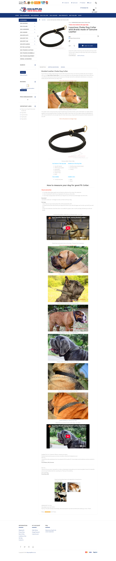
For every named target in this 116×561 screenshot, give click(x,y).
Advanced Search (23, 75)
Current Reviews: (72, 55)
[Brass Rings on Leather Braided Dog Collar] (68, 376)
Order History (35, 530)
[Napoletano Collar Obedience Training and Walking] (68, 347)
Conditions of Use (22, 536)
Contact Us (85, 7)
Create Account (35, 534)
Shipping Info (21, 530)
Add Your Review (80, 55)
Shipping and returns (53, 67)
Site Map (20, 538)
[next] (98, 36)
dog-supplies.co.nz (31, 552)
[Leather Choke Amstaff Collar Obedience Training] (68, 94)
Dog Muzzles (24, 116)
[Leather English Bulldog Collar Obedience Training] (68, 318)
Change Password (35, 532)
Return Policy (22, 534)
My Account (75, 2)
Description (43, 67)
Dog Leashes (24, 118)
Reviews (63, 67)
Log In (90, 2)
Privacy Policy (22, 532)
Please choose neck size (75, 38)
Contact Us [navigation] (66, 2)
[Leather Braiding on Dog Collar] (68, 405)
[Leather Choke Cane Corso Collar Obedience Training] (68, 259)
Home (39, 20)
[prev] (37, 36)
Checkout (83, 2)
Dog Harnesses (24, 114)
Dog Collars (44, 19)
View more (23, 90)
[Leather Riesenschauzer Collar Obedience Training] (68, 288)
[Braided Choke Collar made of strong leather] (68, 139)
